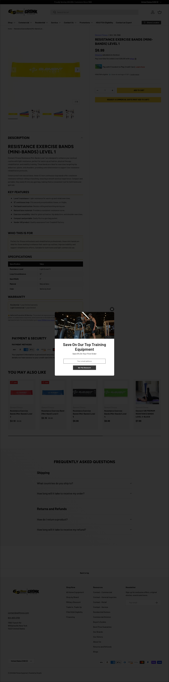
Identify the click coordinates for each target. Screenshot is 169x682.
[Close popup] (112, 309)
